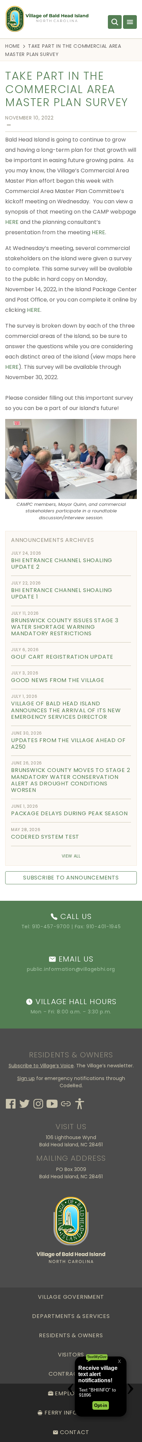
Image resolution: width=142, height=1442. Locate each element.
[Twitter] (24, 1103)
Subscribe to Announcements (71, 878)
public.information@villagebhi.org (71, 969)
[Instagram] (38, 1103)
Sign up (26, 1078)
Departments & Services (71, 1316)
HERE (12, 222)
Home (12, 46)
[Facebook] (10, 1103)
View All (71, 856)
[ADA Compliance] (79, 1103)
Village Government (71, 1297)
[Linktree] (65, 1103)
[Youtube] (52, 1103)
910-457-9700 (51, 926)
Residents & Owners (71, 1335)
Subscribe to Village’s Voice (41, 1065)
